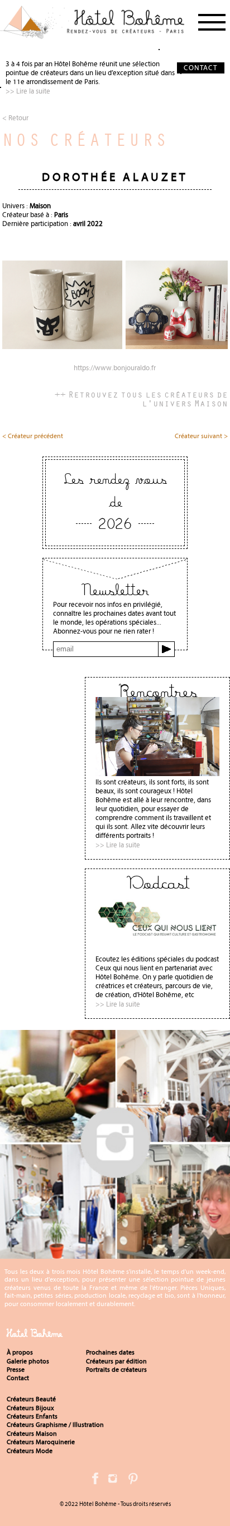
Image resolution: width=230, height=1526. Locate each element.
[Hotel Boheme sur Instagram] (115, 1254)
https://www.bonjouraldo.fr (115, 368)
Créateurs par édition (116, 1361)
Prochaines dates (110, 1352)
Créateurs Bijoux (30, 1408)
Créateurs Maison (32, 1433)
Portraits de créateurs (116, 1369)
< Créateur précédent (32, 436)
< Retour (15, 118)
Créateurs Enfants (32, 1416)
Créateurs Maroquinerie (41, 1442)
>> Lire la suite (28, 91)
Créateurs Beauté (31, 1399)
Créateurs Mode (29, 1451)
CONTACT (200, 67)
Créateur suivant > (201, 436)
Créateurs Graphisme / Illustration (55, 1425)
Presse (16, 1369)
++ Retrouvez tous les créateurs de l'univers (141, 399)
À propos (20, 1352)
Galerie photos (28, 1361)
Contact (18, 1378)
